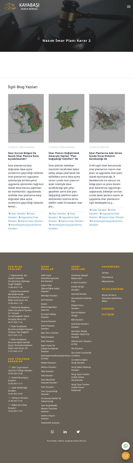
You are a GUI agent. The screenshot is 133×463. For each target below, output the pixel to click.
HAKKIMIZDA (111, 266)
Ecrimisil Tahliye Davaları (48, 315)
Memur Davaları (48, 367)
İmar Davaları (47, 341)
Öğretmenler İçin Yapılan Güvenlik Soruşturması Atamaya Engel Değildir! (19, 280)
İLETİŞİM (108, 314)
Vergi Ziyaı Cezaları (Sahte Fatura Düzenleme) (80, 377)
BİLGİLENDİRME (113, 288)
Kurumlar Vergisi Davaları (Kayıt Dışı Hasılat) (80, 334)
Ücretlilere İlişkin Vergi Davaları (79, 361)
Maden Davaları (48, 362)
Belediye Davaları (49, 295)
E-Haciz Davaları (79, 282)
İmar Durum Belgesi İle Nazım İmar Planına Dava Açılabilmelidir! (23, 156)
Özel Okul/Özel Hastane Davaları (49, 381)
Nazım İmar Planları (31, 221)
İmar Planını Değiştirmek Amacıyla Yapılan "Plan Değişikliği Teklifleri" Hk (64, 156)
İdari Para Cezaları (50, 332)
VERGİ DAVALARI (78, 268)
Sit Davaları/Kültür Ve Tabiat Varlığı (51, 400)
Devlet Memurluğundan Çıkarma (49, 307)
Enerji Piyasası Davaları (48, 327)
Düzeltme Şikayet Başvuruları (79, 277)
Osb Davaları (47, 375)
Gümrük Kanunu (79, 294)
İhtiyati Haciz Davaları (77, 307)
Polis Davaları (47, 387)
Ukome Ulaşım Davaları (48, 417)
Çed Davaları (47, 299)
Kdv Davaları (77, 319)
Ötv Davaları (77, 348)
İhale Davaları (47, 337)
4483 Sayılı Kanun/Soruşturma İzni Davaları (50, 278)
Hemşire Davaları (19, 397)
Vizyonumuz (107, 277)
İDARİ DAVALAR (47, 268)
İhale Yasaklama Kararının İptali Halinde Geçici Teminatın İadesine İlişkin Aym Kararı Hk (20, 344)
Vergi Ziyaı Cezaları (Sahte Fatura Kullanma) (80, 387)
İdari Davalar (18, 213)
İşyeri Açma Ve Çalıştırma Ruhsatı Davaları (49, 348)
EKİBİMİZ (108, 308)
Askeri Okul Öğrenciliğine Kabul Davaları (50, 288)
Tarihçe (105, 272)
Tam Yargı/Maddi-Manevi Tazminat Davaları (49, 408)
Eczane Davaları (48, 321)
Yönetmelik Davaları (50, 422)
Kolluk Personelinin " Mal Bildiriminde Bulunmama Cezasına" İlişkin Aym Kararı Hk (19, 296)
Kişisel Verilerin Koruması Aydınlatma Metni (112, 298)
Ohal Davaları (47, 371)
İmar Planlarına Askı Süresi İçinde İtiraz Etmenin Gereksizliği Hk (105, 156)
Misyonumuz (108, 281)
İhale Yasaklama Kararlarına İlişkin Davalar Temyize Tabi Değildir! (20, 329)
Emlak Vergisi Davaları (77, 288)
